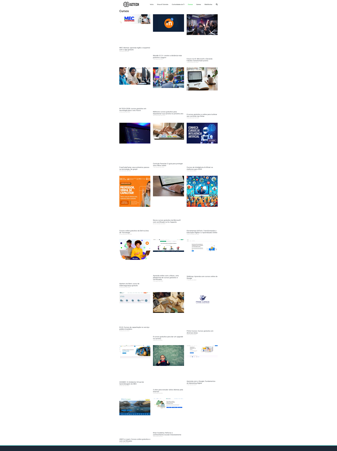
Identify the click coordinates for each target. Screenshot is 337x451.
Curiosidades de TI (178, 4)
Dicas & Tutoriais (162, 4)
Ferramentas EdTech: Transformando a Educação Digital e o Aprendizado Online (202, 232)
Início (152, 4)
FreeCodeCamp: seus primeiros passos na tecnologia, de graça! (134, 168)
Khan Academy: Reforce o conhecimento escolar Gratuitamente (167, 434)
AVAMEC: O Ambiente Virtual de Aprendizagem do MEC (131, 383)
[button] (217, 4)
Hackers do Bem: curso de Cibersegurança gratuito (129, 284)
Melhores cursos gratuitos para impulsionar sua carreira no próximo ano (168, 113)
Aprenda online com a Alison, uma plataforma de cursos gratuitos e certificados (166, 277)
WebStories (208, 4)
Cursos (190, 4)
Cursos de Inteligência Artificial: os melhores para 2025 (200, 168)
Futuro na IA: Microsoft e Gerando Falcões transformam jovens (199, 60)
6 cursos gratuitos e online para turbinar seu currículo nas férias (202, 115)
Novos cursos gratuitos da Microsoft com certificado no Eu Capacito (167, 221)
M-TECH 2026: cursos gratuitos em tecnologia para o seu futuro (132, 109)
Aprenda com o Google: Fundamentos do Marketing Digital (201, 382)
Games (198, 4)
